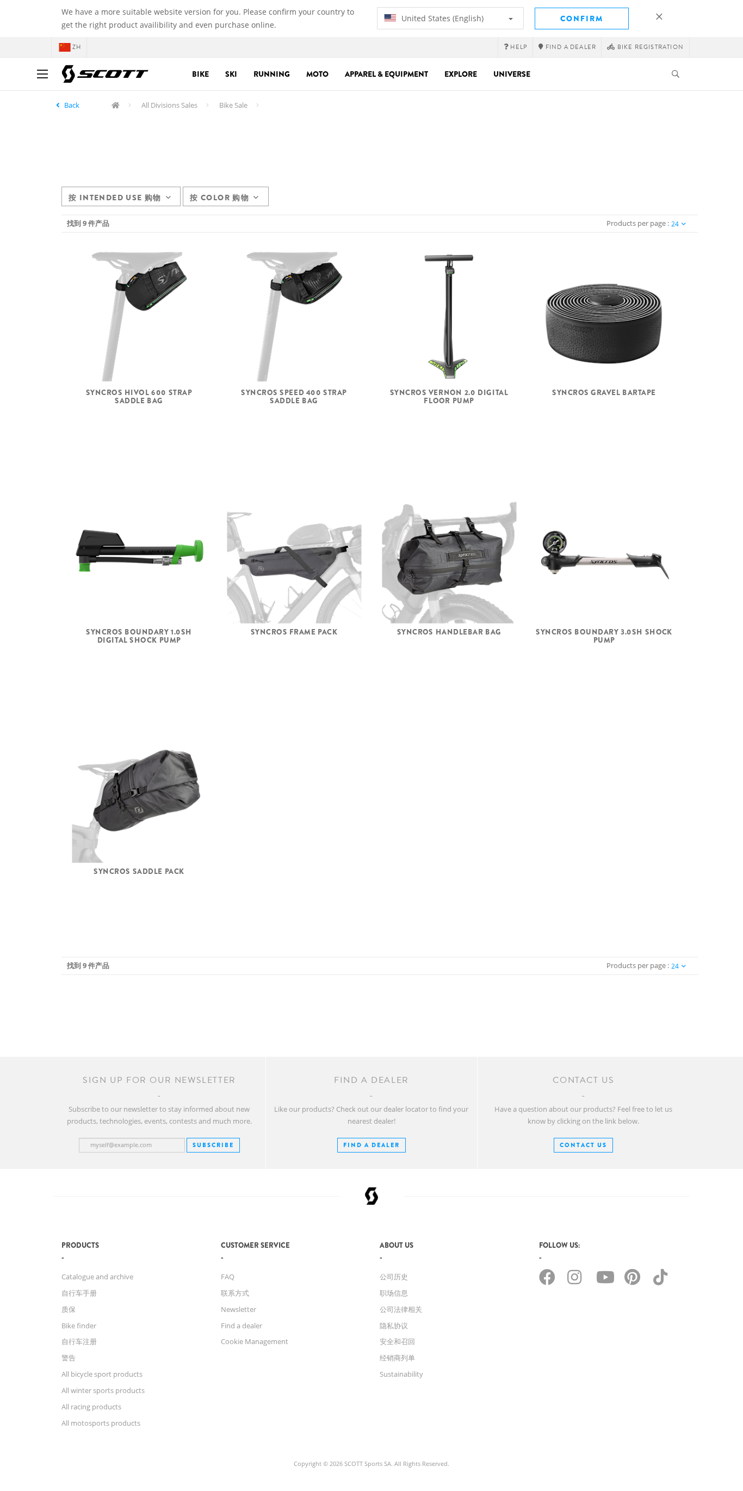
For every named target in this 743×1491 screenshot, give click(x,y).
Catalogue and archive (97, 1276)
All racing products (91, 1407)
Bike (200, 74)
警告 (68, 1358)
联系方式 (235, 1293)
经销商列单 (397, 1358)
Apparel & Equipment (386, 74)
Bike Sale (233, 105)
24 (675, 224)
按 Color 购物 (219, 197)
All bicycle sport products (102, 1374)
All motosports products (100, 1423)
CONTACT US (583, 1145)
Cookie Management (254, 1341)
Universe (511, 74)
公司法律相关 (401, 1309)
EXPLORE (460, 74)
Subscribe (213, 1145)
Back (71, 105)
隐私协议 (394, 1325)
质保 (68, 1309)
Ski (231, 74)
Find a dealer (241, 1325)
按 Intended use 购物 (115, 197)
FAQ (227, 1276)
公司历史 (394, 1276)
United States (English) (441, 18)
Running (271, 74)
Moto (317, 74)
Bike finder (78, 1325)
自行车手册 (79, 1293)
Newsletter (238, 1309)
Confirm (581, 18)
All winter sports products (103, 1390)
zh (76, 47)
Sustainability (401, 1374)
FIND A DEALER (371, 1145)
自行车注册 (79, 1341)
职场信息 (394, 1293)
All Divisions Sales (169, 105)
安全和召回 (397, 1341)
